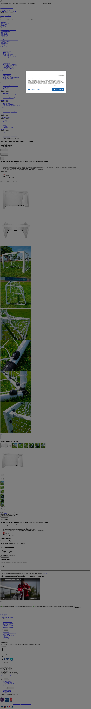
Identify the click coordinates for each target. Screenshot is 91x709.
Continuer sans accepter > (61, 75)
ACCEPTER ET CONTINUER (58, 89)
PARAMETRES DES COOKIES (34, 89)
